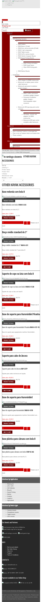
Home (11, 150)
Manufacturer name (7, 175)
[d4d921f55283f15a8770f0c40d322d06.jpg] (14, 362)
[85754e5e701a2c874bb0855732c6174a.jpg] (15, 280)
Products (17, 150)
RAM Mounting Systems (28, 150)
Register (9, 5)
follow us (9, 141)
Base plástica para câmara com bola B (18, 439)
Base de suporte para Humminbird (17, 397)
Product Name (6, 169)
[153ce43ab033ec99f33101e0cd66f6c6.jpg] (14, 321)
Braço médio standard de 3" (14, 232)
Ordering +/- (5, 167)
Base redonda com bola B (13, 191)
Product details (9, 201)
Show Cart (5, 20)
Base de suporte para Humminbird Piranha (21, 314)
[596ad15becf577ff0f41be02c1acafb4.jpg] (14, 445)
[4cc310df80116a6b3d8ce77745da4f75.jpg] (14, 404)
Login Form (10, 3)
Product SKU (5, 171)
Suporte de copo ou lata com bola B (18, 273)
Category (4, 173)
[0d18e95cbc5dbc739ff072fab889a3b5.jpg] (14, 239)
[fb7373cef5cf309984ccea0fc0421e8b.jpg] (14, 198)
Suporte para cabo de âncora (14, 355)
